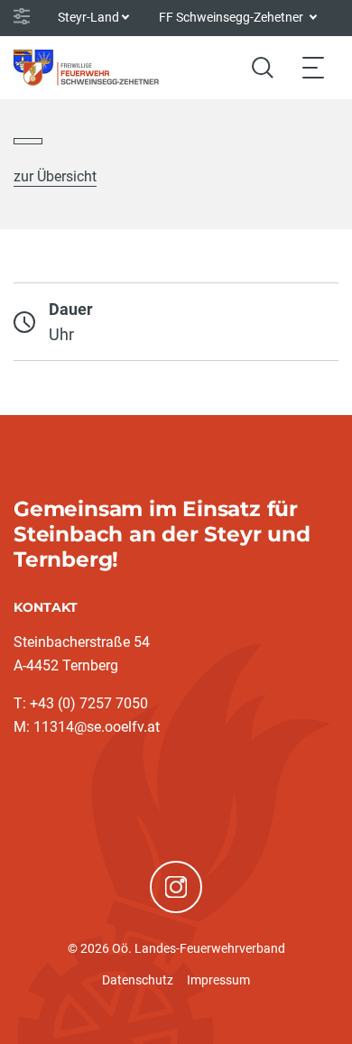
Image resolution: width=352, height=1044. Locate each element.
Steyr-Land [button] (88, 17)
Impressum (218, 980)
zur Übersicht (55, 176)
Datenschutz (137, 980)
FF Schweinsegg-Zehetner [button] (232, 17)
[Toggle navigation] (313, 67)
